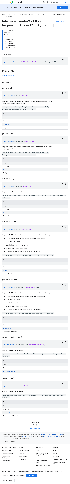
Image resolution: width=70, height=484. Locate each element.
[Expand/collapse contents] (12, 30)
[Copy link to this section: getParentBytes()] (18, 134)
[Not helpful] (66, 14)
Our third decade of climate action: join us (50, 471)
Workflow (6, 213)
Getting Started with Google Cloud (42, 454)
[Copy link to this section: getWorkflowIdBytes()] (22, 280)
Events (55, 453)
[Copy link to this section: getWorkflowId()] (17, 222)
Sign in (66, 2)
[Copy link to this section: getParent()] (13, 88)
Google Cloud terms (31, 471)
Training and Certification (43, 465)
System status (23, 459)
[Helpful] (63, 14)
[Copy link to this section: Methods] (13, 83)
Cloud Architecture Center (41, 461)
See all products (6, 450)
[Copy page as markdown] (49, 25)
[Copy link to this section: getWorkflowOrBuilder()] (24, 337)
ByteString (7, 170)
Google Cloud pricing (8, 453)
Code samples (40, 458)
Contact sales (6, 460)
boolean (5, 413)
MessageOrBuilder (8, 75)
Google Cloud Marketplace (6, 457)
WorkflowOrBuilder (9, 371)
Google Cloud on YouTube (60, 459)
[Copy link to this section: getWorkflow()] (16, 179)
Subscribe (32, 475)
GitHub (38, 450)
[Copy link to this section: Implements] (15, 71)
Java (26, 8)
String (5, 124)
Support (21, 453)
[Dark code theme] (62, 59)
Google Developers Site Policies (51, 436)
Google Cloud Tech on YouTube (59, 462)
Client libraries (37, 8)
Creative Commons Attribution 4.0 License (52, 434)
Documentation (12, 14)
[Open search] (44, 2)
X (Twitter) (56, 456)
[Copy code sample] (65, 59)
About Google (6, 471)
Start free (62, 8)
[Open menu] (3, 2)
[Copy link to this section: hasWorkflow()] (16, 378)
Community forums (24, 450)
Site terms (21, 471)
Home (3, 14)
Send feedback (61, 21)
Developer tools (22, 14)
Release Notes (23, 456)
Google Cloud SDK (13, 8)
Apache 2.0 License (27, 436)
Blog (54, 450)
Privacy (14, 471)
